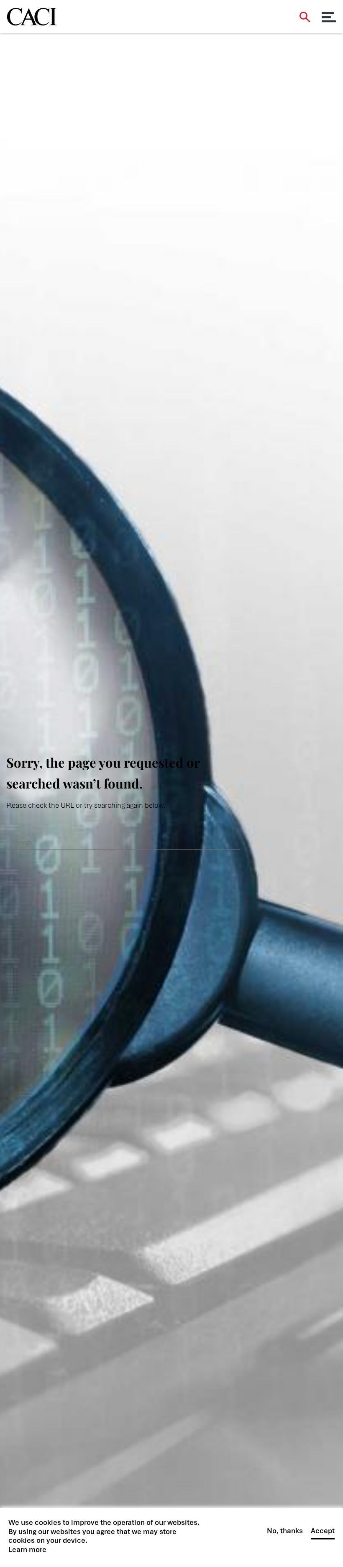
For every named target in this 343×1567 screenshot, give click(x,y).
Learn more (27, 1549)
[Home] (32, 14)
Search (305, 17)
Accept (323, 1531)
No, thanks (285, 1531)
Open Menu (329, 17)
